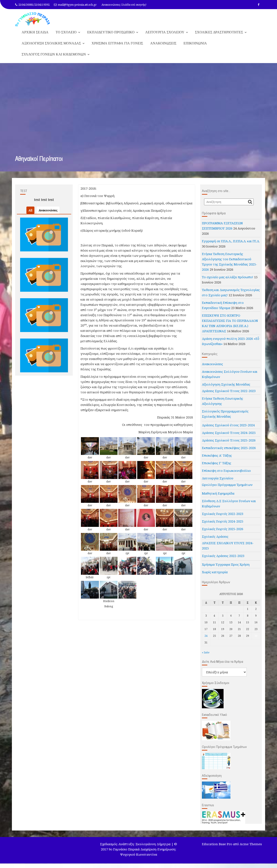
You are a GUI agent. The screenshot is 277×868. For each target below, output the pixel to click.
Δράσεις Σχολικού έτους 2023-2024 (228, 425)
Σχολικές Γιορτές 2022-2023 (222, 513)
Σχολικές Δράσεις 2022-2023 (223, 556)
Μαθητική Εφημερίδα (218, 493)
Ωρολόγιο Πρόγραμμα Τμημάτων (227, 484)
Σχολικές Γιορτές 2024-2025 (222, 521)
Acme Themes (251, 844)
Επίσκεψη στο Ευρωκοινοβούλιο (226, 470)
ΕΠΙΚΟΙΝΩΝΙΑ (195, 43)
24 (206, 636)
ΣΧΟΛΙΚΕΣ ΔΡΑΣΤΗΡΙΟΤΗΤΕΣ (219, 32)
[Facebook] (258, 4)
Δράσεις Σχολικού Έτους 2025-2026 (229, 440)
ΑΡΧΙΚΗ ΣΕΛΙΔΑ (35, 32)
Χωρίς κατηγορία (215, 572)
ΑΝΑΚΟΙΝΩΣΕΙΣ (163, 43)
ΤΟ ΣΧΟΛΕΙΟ (66, 32)
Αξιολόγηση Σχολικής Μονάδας (226, 384)
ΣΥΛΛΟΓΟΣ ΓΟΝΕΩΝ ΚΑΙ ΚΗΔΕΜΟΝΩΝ (54, 54)
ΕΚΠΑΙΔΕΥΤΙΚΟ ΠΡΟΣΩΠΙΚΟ (111, 32)
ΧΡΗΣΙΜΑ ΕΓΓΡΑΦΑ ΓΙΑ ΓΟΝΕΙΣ (117, 43)
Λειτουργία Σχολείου (217, 478)
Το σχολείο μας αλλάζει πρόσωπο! (227, 277)
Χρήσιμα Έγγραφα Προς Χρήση (226, 564)
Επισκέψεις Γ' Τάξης (216, 463)
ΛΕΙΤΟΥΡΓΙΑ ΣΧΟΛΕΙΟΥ (164, 32)
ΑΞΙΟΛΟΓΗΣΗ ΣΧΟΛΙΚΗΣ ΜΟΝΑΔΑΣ (51, 43)
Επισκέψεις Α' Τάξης (217, 455)
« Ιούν (205, 652)
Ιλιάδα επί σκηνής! (133, 5)
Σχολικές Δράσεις (215, 536)
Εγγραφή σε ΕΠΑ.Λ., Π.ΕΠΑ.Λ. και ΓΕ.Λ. (231, 241)
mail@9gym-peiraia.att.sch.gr (77, 5)
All (30, 210)
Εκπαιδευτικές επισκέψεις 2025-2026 (229, 448)
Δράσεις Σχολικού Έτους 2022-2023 (229, 391)
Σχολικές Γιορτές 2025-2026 (222, 529)
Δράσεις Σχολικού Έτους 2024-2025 (229, 432)
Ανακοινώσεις (48, 210)
